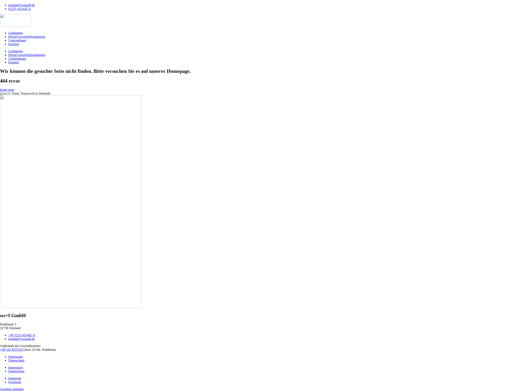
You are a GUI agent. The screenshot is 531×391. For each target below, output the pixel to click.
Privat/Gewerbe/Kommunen (26, 36)
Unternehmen (17, 40)
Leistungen (15, 33)
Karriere (13, 44)
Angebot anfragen (12, 389)
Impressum (15, 356)
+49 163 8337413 (11, 349)
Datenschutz (16, 360)
